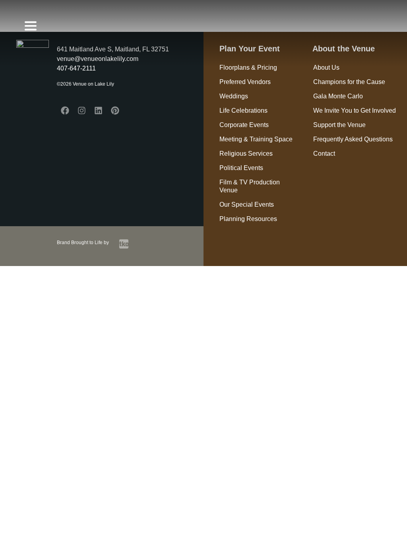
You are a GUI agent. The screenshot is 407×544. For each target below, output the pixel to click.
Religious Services (246, 153)
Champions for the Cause (349, 81)
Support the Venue (339, 124)
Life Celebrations (243, 110)
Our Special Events (246, 204)
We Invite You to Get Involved (354, 110)
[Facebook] (65, 110)
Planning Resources (248, 218)
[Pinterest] (115, 110)
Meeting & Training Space (256, 139)
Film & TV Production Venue (249, 186)
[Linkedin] (98, 110)
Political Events (241, 167)
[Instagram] (82, 110)
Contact (324, 153)
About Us (326, 67)
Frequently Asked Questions (353, 139)
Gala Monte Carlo (338, 96)
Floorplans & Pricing (248, 67)
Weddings (233, 96)
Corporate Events (244, 124)
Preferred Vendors (245, 81)
